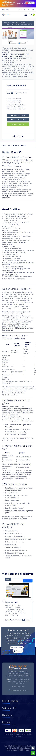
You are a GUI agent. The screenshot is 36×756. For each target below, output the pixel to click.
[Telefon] (3, 10)
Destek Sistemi (17, 647)
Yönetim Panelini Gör (19, 120)
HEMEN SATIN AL (18, 124)
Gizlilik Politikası (24, 750)
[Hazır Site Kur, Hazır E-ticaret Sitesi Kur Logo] (6, 15)
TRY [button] (19, 10)
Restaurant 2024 (11, 602)
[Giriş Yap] (28, 10)
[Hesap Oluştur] (32, 10)
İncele (28, 620)
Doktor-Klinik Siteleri (12, 24)
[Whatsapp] (33, 753)
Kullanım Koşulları (12, 750)
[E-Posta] (7, 10)
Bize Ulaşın (18, 651)
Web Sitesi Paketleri (19, 22)
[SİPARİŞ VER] (23, 620)
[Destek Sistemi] (24, 10)
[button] (25, 15)
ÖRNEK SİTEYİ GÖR (19, 115)
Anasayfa (7, 22)
